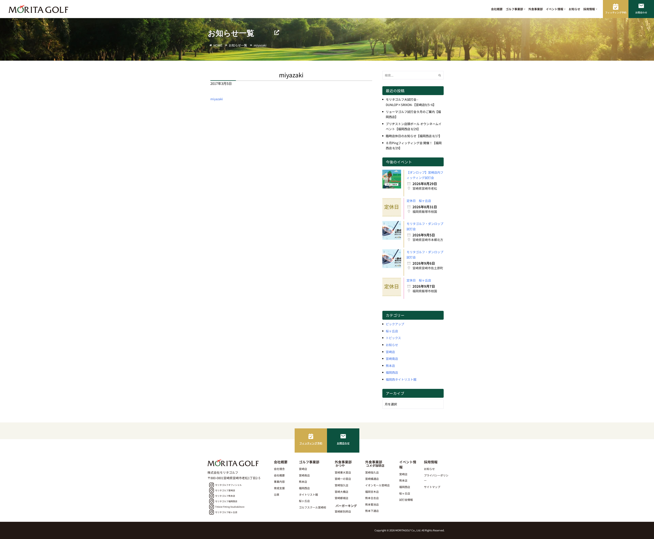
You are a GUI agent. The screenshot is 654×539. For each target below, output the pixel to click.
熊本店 (390, 365)
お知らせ (574, 9)
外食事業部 (535, 9)
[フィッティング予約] (311, 436)
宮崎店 (390, 352)
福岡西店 (392, 372)
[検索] (440, 75)
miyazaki (216, 99)
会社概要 (497, 9)
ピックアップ (395, 324)
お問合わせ (343, 443)
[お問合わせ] (343, 436)
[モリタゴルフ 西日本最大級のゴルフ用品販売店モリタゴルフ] (39, 9)
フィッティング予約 (310, 443)
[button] (524, 9)
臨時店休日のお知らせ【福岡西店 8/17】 (414, 136)
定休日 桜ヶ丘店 (419, 200)
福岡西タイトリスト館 (401, 379)
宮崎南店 (392, 358)
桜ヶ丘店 (392, 331)
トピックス (393, 338)
